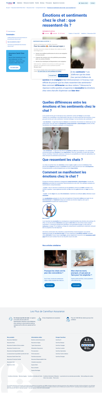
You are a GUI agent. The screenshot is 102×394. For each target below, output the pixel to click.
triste (51, 226)
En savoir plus (14, 67)
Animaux (42, 3)
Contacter (47, 33)
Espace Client (34, 364)
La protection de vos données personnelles (70, 376)
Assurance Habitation (12, 339)
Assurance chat (30, 7)
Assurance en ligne (35, 342)
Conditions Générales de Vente (35, 376)
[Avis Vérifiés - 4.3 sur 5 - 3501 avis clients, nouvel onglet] (87, 344)
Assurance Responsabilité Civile (38, 359)
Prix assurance (34, 351)
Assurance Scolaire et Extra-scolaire (15, 345)
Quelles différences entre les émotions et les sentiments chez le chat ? (17, 38)
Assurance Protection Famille (14, 359)
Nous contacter (35, 367)
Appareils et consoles (59, 3)
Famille (37, 3)
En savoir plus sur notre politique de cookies (49, 71)
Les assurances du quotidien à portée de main (18, 353)
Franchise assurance (36, 356)
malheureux (45, 226)
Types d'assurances (36, 345)
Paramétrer (52, 75)
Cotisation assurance (36, 362)
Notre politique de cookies (87, 376)
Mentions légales (23, 376)
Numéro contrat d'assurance (38, 339)
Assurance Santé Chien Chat (18, 7)
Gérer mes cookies (47, 378)
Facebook (55, 33)
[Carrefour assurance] (10, 3)
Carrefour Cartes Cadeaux (62, 353)
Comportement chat (41, 7)
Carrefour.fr (58, 339)
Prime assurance (35, 353)
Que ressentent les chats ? (14, 41)
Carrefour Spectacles (61, 351)
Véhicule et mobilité (28, 3)
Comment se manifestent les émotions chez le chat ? (17, 45)
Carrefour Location (60, 348)
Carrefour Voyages (60, 345)
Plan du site (56, 378)
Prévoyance (49, 3)
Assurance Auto (11, 342)
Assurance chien (11, 364)
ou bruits (51, 198)
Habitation (19, 3)
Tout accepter (63, 75)
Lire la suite (49, 285)
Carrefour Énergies (60, 356)
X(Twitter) (62, 33)
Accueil (8, 7)
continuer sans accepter (41, 41)
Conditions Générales (13, 376)
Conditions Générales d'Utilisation (51, 376)
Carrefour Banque (60, 342)
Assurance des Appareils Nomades (15, 351)
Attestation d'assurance (37, 348)
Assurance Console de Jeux (13, 348)
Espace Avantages (35, 370)
